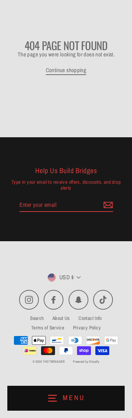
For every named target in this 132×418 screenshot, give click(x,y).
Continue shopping (66, 70)
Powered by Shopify (86, 361)
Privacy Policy (87, 327)
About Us (61, 318)
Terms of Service (47, 327)
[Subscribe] (107, 205)
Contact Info (90, 318)
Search (37, 318)
